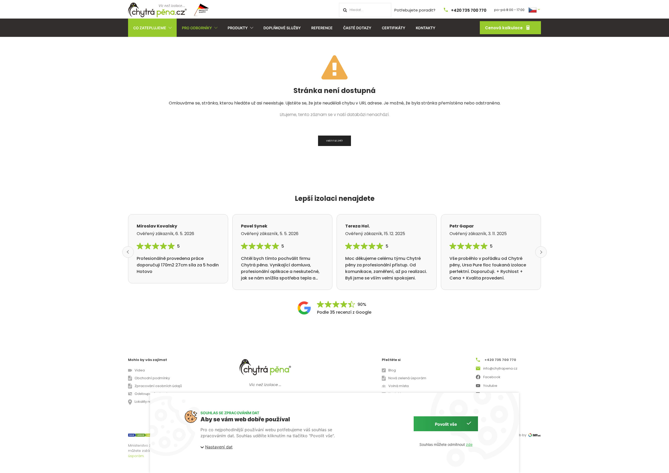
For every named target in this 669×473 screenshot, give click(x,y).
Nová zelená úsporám (407, 378)
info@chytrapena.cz (500, 368)
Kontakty (425, 28)
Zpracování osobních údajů (158, 385)
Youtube (490, 385)
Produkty (238, 28)
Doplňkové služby (282, 28)
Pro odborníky (197, 28)
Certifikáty (393, 28)
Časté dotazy (357, 28)
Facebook (491, 377)
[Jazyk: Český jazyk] (534, 10)
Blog (392, 370)
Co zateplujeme (149, 28)
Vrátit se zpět (334, 140)
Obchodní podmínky (152, 378)
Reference (322, 28)
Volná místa (398, 385)
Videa (140, 370)
